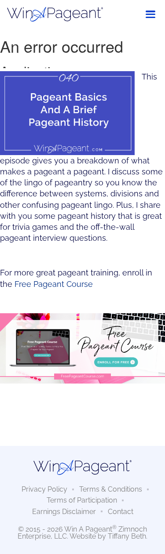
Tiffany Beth (127, 536)
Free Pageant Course (54, 284)
